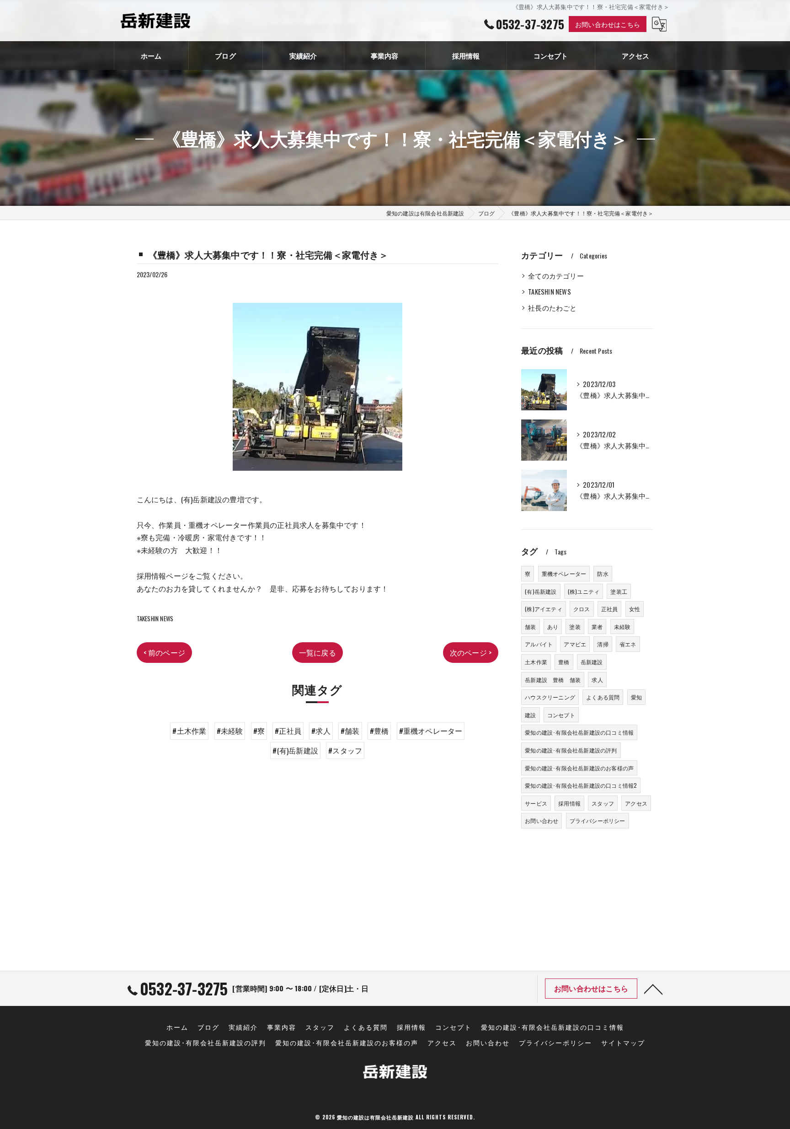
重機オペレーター (564, 573)
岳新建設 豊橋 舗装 (553, 679)
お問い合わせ (541, 820)
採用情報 (569, 803)
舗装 (530, 626)
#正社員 (288, 731)
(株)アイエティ (543, 609)
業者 (597, 626)
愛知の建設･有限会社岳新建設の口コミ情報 (579, 732)
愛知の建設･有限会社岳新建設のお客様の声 (579, 768)
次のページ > (470, 652)
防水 (602, 573)
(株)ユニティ (583, 591)
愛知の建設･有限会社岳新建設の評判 (571, 750)
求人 (597, 679)
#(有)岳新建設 (295, 750)
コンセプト (561, 715)
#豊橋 (379, 731)
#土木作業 (189, 731)
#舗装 (350, 731)
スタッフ (603, 803)
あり (552, 626)
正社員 (609, 609)
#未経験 (230, 731)
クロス (581, 609)
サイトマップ (623, 1042)
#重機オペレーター (431, 731)
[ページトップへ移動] (653, 988)
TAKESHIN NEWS (155, 618)
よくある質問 (602, 697)
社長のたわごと (552, 307)
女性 (634, 609)
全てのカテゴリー (556, 275)
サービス (536, 803)
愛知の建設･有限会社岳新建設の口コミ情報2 (581, 785)
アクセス (636, 803)
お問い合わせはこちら (607, 24)
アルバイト (539, 644)
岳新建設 (592, 662)
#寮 (259, 731)
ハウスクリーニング (550, 697)
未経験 (622, 626)
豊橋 (563, 662)
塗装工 (618, 591)
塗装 (574, 626)
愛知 (636, 697)
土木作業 (536, 662)
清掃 (602, 644)
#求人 (321, 731)
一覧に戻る (317, 652)
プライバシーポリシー (597, 820)
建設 (530, 715)
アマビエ (575, 644)
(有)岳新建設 (540, 591)
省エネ (627, 644)
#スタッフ (345, 750)
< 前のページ (164, 652)
